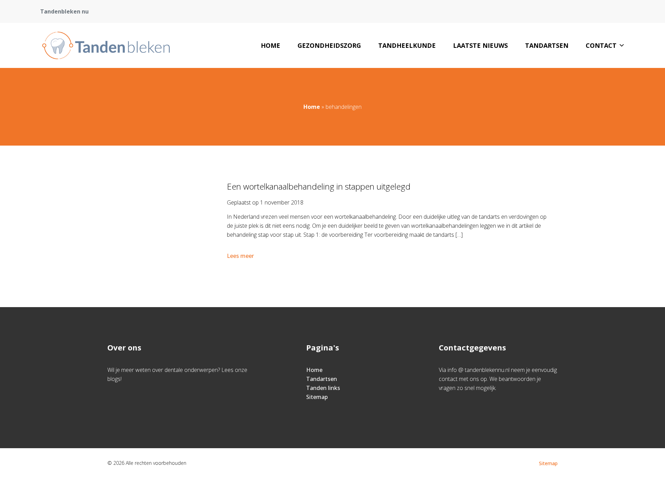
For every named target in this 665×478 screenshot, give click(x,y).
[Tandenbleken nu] (105, 45)
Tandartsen (546, 45)
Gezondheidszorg (329, 45)
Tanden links (323, 388)
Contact (601, 45)
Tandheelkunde (407, 45)
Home (270, 45)
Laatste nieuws (480, 45)
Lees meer (240, 256)
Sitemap (317, 397)
